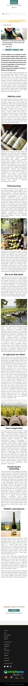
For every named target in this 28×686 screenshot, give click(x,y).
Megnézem (14, 610)
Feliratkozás (6, 660)
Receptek (6, 637)
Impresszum (6, 644)
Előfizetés (6, 655)
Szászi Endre (16, 49)
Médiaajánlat (6, 646)
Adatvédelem (7, 650)
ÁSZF (5, 648)
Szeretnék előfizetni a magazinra (14, 613)
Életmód (6, 639)
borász (21, 49)
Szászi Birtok (8, 49)
